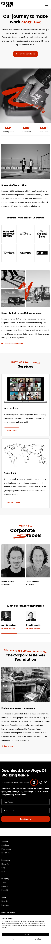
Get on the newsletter (25, 54)
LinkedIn (4, 901)
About (3, 882)
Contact (4, 886)
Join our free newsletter (13, 343)
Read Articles (9, 628)
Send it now (25, 819)
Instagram (5, 905)
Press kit (4, 890)
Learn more (11, 430)
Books (4, 871)
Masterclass (6, 849)
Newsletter (5, 864)
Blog (3, 867)
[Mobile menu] (47, 4)
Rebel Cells (5, 853)
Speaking (5, 845)
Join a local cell (13, 502)
